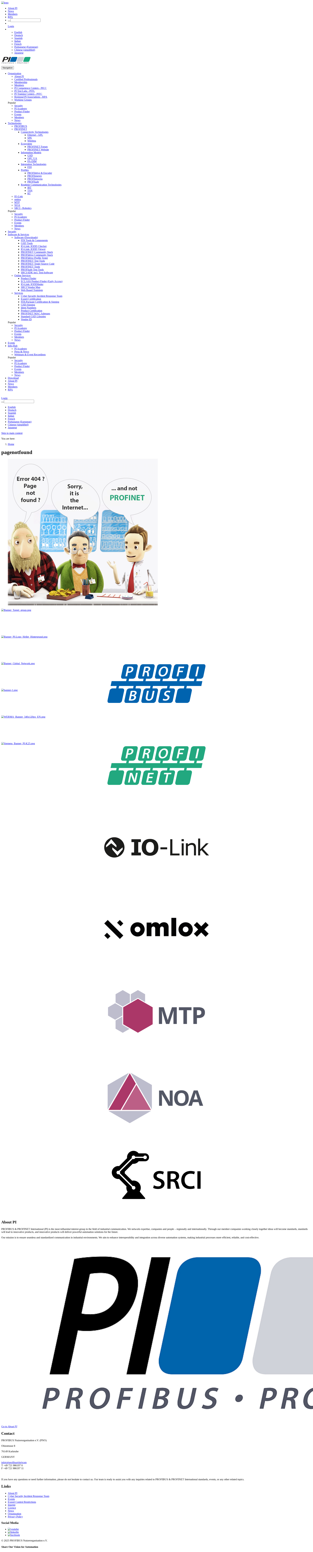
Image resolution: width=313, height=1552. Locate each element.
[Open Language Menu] (8, 29)
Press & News (21, 351)
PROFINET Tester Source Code (37, 263)
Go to (9, 1426)
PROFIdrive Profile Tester (34, 258)
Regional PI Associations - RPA (30, 96)
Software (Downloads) (26, 237)
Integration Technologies (33, 164)
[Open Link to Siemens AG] (18, 743)
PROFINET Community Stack (37, 252)
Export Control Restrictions (22, 1502)
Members (12, 14)
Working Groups (23, 99)
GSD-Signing (28, 304)
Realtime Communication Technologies (41, 184)
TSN (29, 190)
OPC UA (32, 158)
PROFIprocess (35, 178)
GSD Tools (27, 243)
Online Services (22, 275)
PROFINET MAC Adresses (35, 313)
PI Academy (20, 108)
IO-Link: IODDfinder (32, 284)
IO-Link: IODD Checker (34, 246)
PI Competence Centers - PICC (30, 88)
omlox (17, 199)
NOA (17, 205)
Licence (12, 1507)
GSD (30, 155)
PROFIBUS (20, 126)
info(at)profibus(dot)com (14, 1462)
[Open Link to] (16, 610)
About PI (12, 8)
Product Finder (22, 111)
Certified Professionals (25, 79)
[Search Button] (9, 20)
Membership (20, 82)
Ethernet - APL (35, 135)
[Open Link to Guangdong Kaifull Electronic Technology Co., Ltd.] (9, 690)
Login (11, 26)
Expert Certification (31, 299)
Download (13, 378)
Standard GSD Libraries (33, 316)
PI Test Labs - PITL (24, 91)
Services (18, 293)
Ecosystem (26, 143)
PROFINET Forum (37, 146)
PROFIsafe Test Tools (32, 269)
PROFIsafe (33, 181)
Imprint (11, 1505)
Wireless (31, 140)
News (11, 11)
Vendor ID (26, 319)
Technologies (15, 123)
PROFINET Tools (30, 266)
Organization (14, 73)
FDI (29, 167)
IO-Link (18, 196)
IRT (29, 187)
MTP (17, 202)
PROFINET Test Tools (33, 260)
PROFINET (20, 129)
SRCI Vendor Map (30, 287)
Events (17, 114)
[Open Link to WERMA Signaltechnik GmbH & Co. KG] (23, 716)
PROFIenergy (34, 176)
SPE (29, 137)
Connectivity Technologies (34, 132)
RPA (10, 17)
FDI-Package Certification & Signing (40, 301)
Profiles (25, 170)
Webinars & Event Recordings (30, 354)
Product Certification (31, 310)
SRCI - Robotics (22, 208)
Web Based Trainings (32, 290)
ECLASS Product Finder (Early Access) (41, 281)
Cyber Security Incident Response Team (41, 296)
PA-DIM (32, 161)
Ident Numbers (28, 307)
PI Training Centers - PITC (28, 94)
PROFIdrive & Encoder (39, 173)
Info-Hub (12, 345)
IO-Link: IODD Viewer (33, 249)
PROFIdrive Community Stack (37, 255)
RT (29, 193)
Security (18, 105)
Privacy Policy (15, 1516)
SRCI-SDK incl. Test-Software (37, 272)
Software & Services (18, 234)
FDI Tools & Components (34, 240)
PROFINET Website (38, 149)
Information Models (31, 152)
